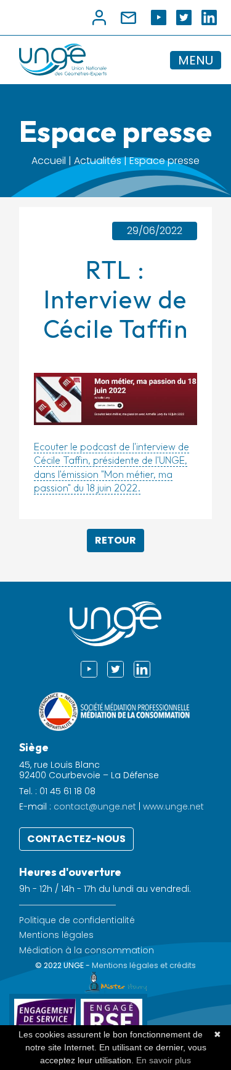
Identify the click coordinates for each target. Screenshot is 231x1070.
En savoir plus (163, 1060)
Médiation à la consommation (86, 950)
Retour (115, 540)
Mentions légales (56, 935)
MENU (195, 60)
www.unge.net (173, 806)
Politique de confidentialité (77, 920)
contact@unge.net (95, 806)
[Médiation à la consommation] (116, 711)
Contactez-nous (76, 839)
